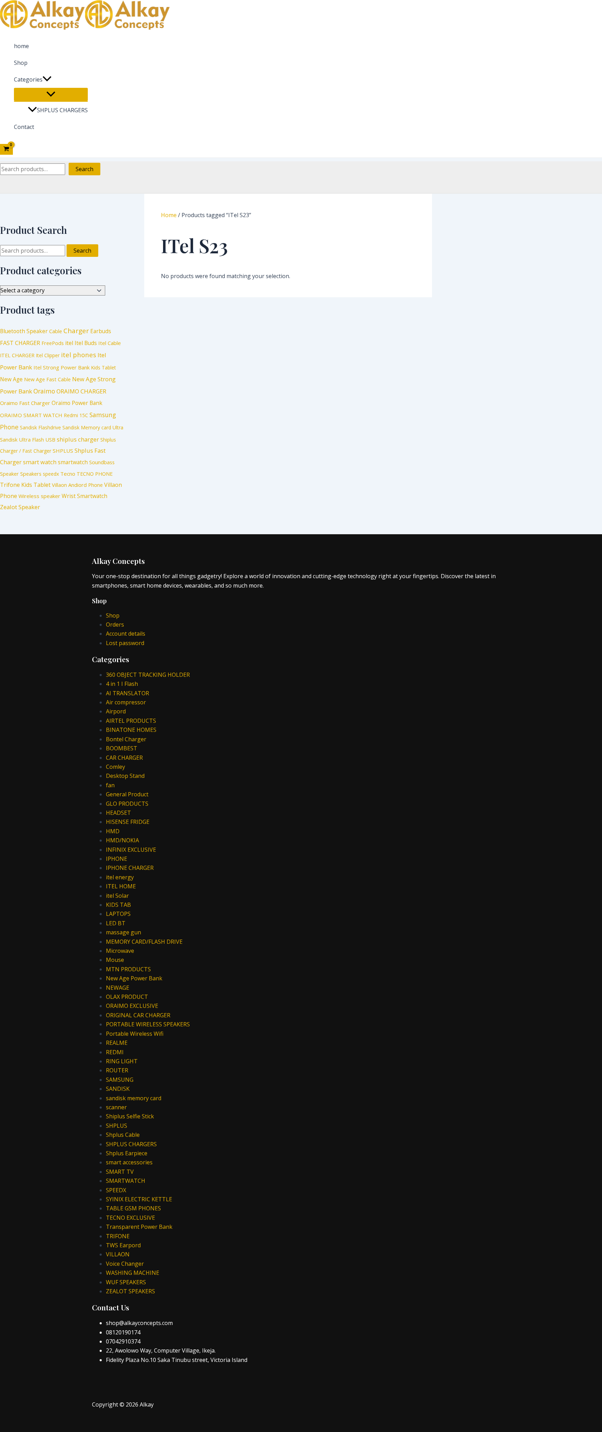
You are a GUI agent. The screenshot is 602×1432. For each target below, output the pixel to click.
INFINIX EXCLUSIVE (131, 849)
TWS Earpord (123, 1245)
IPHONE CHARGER (130, 868)
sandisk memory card (133, 1098)
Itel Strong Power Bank (61, 367)
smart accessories (129, 1162)
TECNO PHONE (95, 473)
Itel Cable (109, 342)
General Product (127, 794)
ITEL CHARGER (17, 355)
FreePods (52, 342)
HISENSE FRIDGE (127, 822)
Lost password (125, 643)
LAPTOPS (118, 914)
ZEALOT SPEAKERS (130, 1291)
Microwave (120, 951)
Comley (115, 767)
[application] (47, 79)
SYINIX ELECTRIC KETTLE (139, 1199)
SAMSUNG (119, 1079)
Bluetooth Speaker (24, 331)
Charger (76, 330)
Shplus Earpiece (126, 1153)
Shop (21, 63)
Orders (115, 624)
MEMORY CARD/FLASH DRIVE (144, 941)
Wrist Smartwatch (84, 496)
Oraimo (44, 391)
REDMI (115, 1052)
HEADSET (118, 813)
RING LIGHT (122, 1061)
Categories (28, 79)
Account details (125, 633)
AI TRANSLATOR (127, 693)
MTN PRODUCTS (128, 969)
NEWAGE (117, 987)
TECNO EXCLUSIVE (130, 1218)
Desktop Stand (125, 776)
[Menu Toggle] (51, 94)
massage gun (123, 932)
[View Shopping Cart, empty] (6, 149)
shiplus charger (78, 439)
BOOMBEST (121, 748)
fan (110, 785)
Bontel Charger (126, 739)
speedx (51, 473)
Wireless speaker (39, 495)
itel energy (120, 877)
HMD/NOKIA (122, 840)
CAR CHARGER (124, 757)
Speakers (30, 473)
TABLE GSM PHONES (133, 1208)
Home (169, 215)
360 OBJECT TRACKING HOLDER (148, 675)
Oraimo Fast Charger (25, 402)
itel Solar (117, 895)
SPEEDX (116, 1190)
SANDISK (118, 1089)
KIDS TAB (118, 905)
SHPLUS (63, 450)
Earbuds (100, 331)
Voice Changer (125, 1264)
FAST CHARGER (20, 343)
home (21, 46)
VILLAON (118, 1254)
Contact (24, 127)
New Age (11, 379)
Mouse (115, 960)
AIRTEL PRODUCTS (131, 721)
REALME (117, 1043)
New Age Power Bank (134, 978)
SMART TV (120, 1172)
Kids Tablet (103, 367)
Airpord (116, 711)
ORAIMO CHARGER (81, 391)
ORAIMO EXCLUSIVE (132, 1006)
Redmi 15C (76, 415)
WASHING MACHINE (132, 1273)
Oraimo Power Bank (77, 403)
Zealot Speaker (20, 507)
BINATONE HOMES (131, 730)
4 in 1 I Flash (122, 684)
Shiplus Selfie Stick (130, 1116)
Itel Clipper (48, 355)
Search (84, 169)
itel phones (78, 354)
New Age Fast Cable (47, 379)
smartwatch (73, 462)
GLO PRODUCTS (127, 803)
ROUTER (117, 1070)
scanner (116, 1107)
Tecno (67, 473)
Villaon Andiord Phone (77, 484)
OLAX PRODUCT (127, 997)
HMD (112, 831)
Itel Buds (86, 343)
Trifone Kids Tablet (25, 485)
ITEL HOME (121, 886)
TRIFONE (118, 1236)
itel (69, 343)
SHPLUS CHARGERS (62, 110)
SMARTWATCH (125, 1181)
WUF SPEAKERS (126, 1282)
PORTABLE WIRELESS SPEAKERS (148, 1024)
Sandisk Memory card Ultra (92, 427)
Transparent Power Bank (139, 1227)
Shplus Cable (123, 1135)
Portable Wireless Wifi (134, 1033)
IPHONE (116, 859)
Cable (55, 331)
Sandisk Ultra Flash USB (27, 439)
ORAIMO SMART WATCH (31, 415)
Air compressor (126, 702)
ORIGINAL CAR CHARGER (138, 1015)
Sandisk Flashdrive (40, 427)
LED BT (115, 923)
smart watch (39, 462)
